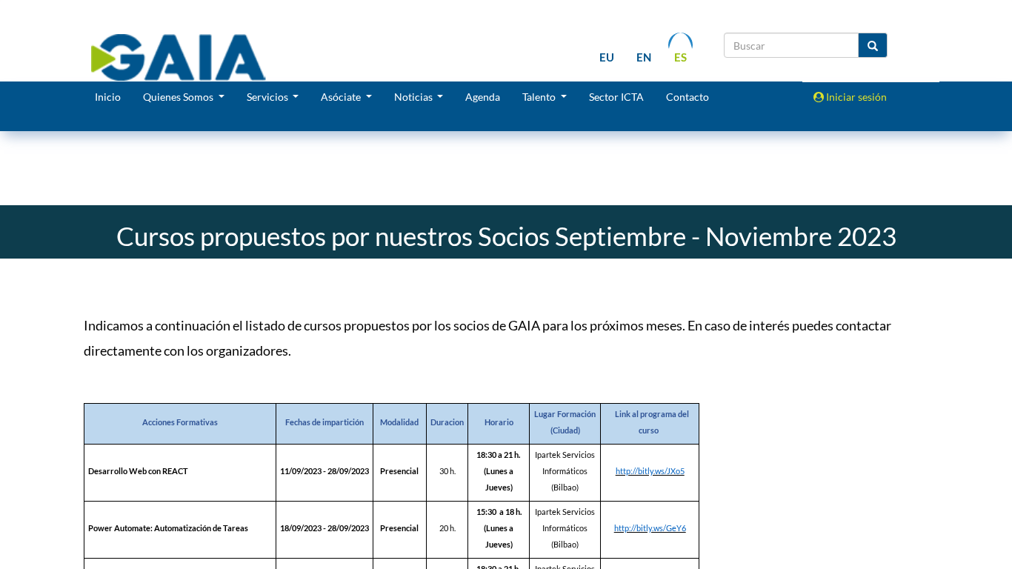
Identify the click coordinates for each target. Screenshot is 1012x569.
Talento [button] (540, 96)
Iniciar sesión (855, 96)
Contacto (687, 96)
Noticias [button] (414, 96)
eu (606, 57)
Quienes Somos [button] (179, 96)
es (680, 57)
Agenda (482, 96)
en (643, 57)
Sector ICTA (616, 96)
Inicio (108, 96)
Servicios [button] (268, 96)
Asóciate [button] (342, 96)
